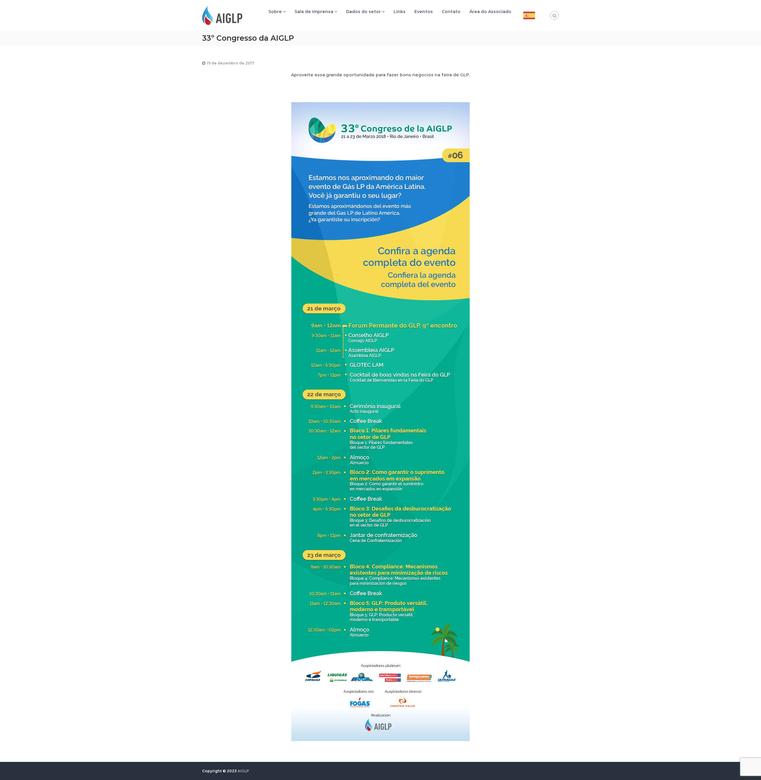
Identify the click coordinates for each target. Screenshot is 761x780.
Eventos (423, 11)
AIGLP (243, 771)
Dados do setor (363, 11)
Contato (451, 11)
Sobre (275, 11)
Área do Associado (490, 11)
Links (399, 11)
